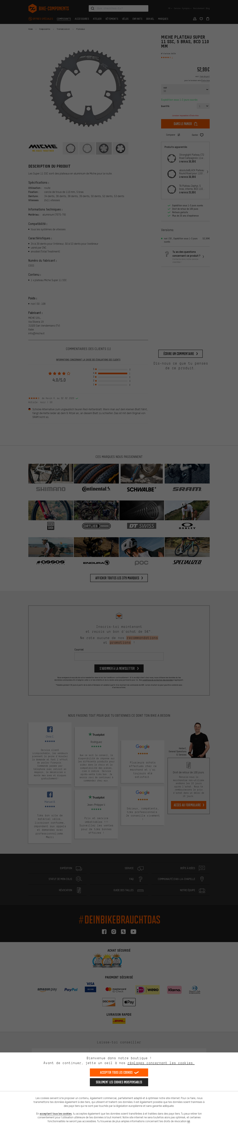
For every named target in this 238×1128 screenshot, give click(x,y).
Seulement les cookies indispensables (119, 1082)
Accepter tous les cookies (116, 1072)
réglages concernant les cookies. (161, 1063)
